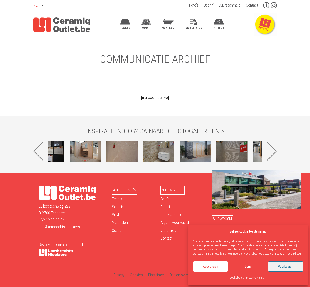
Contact (252, 5)
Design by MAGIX (183, 274)
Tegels (117, 198)
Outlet (116, 230)
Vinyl (115, 214)
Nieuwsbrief (172, 190)
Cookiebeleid (237, 277)
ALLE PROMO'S (124, 190)
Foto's (193, 5)
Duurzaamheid (230, 5)
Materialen (120, 222)
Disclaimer (156, 274)
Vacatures (168, 230)
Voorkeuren (285, 267)
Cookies (136, 274)
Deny (248, 267)
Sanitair (117, 206)
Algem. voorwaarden (176, 222)
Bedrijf (208, 5)
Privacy (119, 274)
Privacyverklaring (255, 277)
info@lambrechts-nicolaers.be (62, 226)
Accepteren (210, 267)
